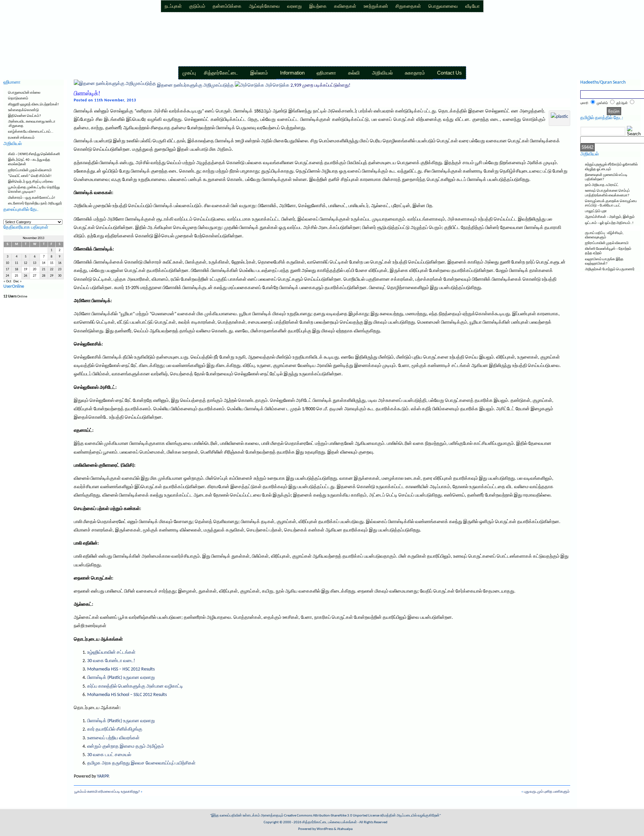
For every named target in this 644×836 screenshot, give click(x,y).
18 (16, 269)
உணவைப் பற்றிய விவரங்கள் (113, 738)
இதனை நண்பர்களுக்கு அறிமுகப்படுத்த (195, 85)
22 (51, 269)
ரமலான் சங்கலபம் (21, 138)
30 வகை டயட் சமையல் (109, 754)
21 (43, 269)
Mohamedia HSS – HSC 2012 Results (121, 669)
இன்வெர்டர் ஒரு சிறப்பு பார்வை (30, 182)
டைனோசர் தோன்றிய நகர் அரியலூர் (35, 203)
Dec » (17, 281)
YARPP (102, 776)
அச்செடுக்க (277, 85)
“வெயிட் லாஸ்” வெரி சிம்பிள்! (30, 176)
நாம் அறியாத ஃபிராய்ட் (602, 185)
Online (15, 296)
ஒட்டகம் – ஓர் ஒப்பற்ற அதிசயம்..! (609, 223)
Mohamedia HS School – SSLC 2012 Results (127, 694)
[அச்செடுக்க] (249, 85)
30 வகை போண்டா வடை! (111, 660)
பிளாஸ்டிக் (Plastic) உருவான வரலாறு (121, 677)
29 (51, 275)
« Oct (7, 281)
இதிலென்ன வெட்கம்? (24, 116)
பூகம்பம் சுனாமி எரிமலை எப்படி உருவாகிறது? (107, 792)
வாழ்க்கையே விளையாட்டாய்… (30, 132)
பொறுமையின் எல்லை (24, 93)
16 (59, 263)
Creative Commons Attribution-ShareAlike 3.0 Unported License (331, 816)
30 (59, 275)
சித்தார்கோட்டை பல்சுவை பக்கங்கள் (329, 822)
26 (25, 275)
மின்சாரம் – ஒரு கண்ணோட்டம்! (31, 198)
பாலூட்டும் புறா (596, 211)
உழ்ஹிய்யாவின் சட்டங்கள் (111, 652)
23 (59, 269)
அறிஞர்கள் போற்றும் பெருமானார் (610, 269)
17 (7, 269)
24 (7, 275)
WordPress (325, 829)
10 (7, 263)
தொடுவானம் (18, 98)
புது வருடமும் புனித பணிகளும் (547, 792)
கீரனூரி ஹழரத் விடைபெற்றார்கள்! (33, 104)
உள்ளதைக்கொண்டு (23, 110)
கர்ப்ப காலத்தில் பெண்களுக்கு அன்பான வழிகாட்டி (135, 686)
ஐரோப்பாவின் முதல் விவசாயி (30, 170)
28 (43, 275)
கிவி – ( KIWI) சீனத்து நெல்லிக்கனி (34, 154)
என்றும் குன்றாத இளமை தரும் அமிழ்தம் (125, 746)
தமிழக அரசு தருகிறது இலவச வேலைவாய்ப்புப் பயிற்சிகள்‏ (141, 763)
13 (34, 263)
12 (25, 263)
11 (16, 263)
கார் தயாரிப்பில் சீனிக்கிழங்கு (114, 729)
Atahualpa (345, 829)
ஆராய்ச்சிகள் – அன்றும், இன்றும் (610, 217)
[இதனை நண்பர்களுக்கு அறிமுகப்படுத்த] (115, 85)
